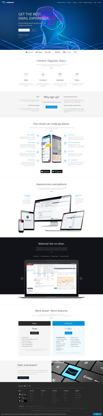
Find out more (22, 377)
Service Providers (55, 400)
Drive (31, 400)
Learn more (20, 37)
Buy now (68, 333)
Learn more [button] (64, 414)
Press (65, 395)
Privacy (65, 397)
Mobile (42, 393)
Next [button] (81, 278)
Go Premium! (37, 406)
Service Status (78, 397)
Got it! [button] (97, 414)
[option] (51, 249)
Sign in (99, 2)
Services (69, 2)
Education (54, 402)
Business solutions (88, 2)
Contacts (31, 395)
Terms (65, 400)
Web (42, 395)
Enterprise (54, 397)
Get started (34, 333)
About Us (65, 393)
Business (54, 395)
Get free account (61, 2)
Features (75, 2)
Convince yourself (51, 107)
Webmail (31, 393)
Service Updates (78, 395)
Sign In (33, 30)
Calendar (31, 397)
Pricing (80, 2)
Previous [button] (22, 278)
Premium (54, 393)
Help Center (77, 393)
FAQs (95, 2)
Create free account (29, 406)
